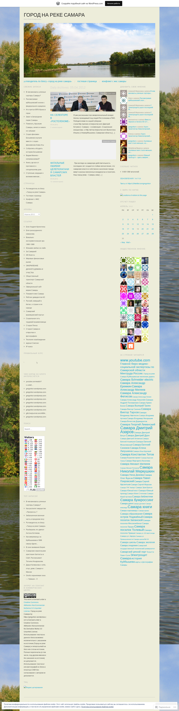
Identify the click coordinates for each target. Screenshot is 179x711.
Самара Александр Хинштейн (132, 399)
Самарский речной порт (133, 551)
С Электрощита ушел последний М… (140, 107)
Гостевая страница (87, 81)
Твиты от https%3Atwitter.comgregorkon (135, 183)
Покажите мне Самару (35, 293)
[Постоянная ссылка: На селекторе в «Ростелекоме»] (83, 102)
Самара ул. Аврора (128, 536)
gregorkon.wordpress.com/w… (37, 388)
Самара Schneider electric (136, 379)
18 (133, 229)
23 (123, 233)
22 (153, 229)
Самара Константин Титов (137, 454)
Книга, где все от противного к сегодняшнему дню (33, 166)
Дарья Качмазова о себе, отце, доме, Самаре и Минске (36, 568)
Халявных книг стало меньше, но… (140, 142)
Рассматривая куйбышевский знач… (139, 99)
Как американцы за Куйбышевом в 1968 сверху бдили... (34, 540)
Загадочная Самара (109, 141)
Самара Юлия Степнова (137, 493)
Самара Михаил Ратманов (129, 468)
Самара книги (140, 506)
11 (133, 224)
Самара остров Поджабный (136, 515)
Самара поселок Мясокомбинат (135, 522)
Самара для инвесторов (107, 93)
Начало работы (113, 3)
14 (148, 224)
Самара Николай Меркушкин (137, 468)
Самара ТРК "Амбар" (127, 487)
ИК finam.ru (30, 255)
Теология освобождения (35, 339)
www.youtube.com (135, 359)
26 (138, 233)
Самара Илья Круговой (142, 451)
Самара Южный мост (129, 490)
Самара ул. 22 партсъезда (145, 533)
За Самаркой (31, 251)
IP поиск (29, 346)
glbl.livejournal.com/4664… (36, 413)
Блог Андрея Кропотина (35, 226)
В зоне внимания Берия (35, 547)
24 (128, 233)
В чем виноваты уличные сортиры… (141, 92)
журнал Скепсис (32, 343)
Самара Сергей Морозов (141, 484)
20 (143, 229)
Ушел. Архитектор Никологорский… (140, 127)
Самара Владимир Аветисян (133, 414)
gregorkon (132, 126)
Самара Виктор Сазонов (130, 409)
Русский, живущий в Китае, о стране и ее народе (34, 304)
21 (148, 229)
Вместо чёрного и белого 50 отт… (139, 120)
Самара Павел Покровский (135, 479)
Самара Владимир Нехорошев (140, 418)
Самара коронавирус (129, 510)
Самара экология (146, 542)
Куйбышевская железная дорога (140, 376)
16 (123, 229)
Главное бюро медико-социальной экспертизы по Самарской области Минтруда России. (137, 368)
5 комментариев (56, 127)
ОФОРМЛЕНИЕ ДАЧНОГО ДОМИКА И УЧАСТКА (34, 269)
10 (128, 224)
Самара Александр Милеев (132, 388)
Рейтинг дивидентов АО (35, 297)
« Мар (122, 242)
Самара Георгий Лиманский (137, 424)
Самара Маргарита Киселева (137, 460)
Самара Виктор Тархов (135, 410)
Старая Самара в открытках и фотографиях (33, 332)
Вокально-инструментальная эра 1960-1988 (35, 240)
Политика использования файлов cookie (97, 706)
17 (128, 229)
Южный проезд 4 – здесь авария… (139, 156)
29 (153, 233)
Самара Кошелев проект (130, 457)
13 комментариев (56, 181)
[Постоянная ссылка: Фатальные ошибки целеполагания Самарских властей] (83, 150)
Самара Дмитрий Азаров (136, 429)
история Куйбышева (131, 559)
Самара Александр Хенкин (141, 397)
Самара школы (128, 542)
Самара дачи (126, 503)
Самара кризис (143, 510)
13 (143, 224)
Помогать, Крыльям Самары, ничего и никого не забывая (36, 127)
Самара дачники (139, 504)
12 (138, 224)
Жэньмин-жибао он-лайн (36, 248)
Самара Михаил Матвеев (135, 463)
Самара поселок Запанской (136, 518)
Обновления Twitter (130, 178)
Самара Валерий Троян (138, 405)
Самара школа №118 (141, 539)
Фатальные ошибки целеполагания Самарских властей (59, 169)
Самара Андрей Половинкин (136, 401)
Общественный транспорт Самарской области (35, 279)
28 (148, 233)
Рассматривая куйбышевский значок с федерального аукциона (35, 102)
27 (143, 233)
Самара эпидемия (129, 545)
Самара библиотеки (142, 496)
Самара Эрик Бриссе (144, 487)
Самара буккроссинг (136, 499)
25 (133, 233)
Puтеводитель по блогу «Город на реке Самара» (48, 81)
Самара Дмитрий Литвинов (131, 438)
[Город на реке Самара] (89, 51)
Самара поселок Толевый (132, 528)
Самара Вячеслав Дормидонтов (133, 421)
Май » (128, 242)
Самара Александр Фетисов (133, 394)
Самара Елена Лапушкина (133, 449)
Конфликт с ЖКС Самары (114, 81)
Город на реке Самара (54, 15)
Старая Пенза (31, 325)
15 (153, 224)
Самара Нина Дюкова (132, 474)
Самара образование (131, 513)
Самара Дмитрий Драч (137, 435)
